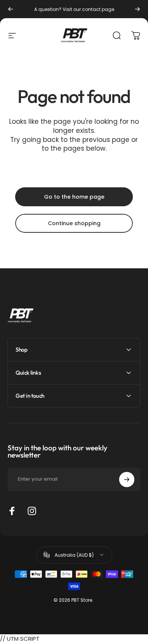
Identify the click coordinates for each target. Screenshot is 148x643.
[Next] (137, 9)
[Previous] (10, 9)
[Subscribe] (126, 479)
